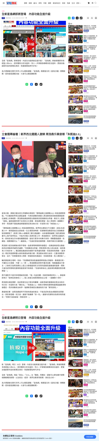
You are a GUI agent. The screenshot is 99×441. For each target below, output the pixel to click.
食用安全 (86, 70)
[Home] (11, 3)
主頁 (3, 11)
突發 (85, 40)
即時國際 (86, 121)
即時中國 (86, 30)
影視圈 (85, 60)
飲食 (85, 90)
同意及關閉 (89, 437)
